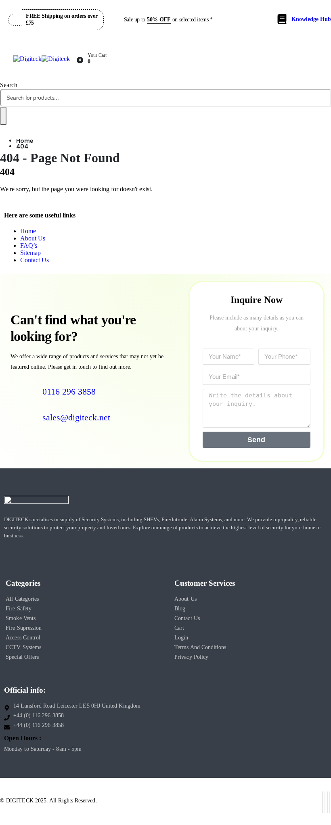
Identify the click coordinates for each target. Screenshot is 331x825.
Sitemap (30, 252)
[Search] (3, 116)
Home (28, 231)
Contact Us (34, 260)
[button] (8, 84)
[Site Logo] (41, 58)
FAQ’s (28, 245)
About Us (32, 238)
